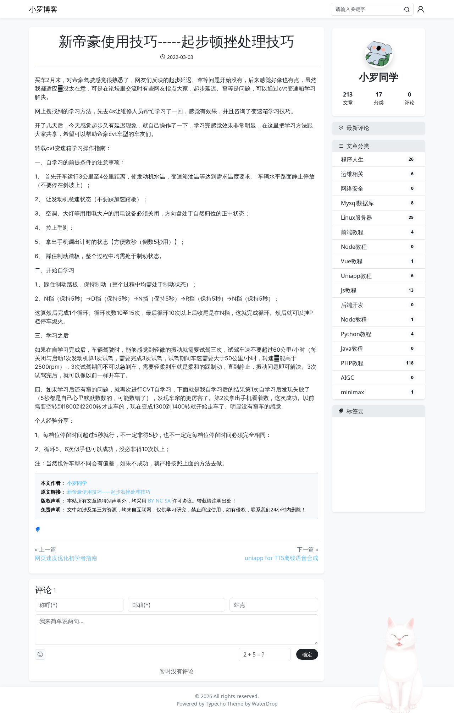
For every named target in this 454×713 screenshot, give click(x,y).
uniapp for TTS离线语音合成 (281, 558)
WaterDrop (265, 703)
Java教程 (377, 348)
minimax (377, 392)
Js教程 (377, 290)
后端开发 (377, 305)
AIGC (377, 378)
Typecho (216, 703)
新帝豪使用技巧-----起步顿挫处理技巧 (108, 491)
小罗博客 (43, 9)
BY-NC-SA (159, 500)
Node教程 (377, 247)
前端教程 (377, 232)
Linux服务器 (377, 217)
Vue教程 (377, 261)
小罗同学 (77, 482)
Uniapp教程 (377, 276)
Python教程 (377, 334)
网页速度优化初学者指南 (66, 558)
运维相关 (377, 174)
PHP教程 (377, 363)
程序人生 (377, 159)
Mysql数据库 (377, 203)
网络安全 (377, 188)
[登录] (420, 9)
